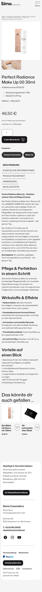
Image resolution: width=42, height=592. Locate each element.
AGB (18, 568)
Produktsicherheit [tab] (14, 175)
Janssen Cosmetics (14, 16)
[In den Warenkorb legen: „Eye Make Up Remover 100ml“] (17, 427)
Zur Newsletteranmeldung (16, 492)
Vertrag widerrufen (13, 563)
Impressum (27, 568)
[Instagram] (13, 537)
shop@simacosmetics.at (14, 530)
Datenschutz (8, 568)
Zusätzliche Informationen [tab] (18, 170)
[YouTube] (20, 537)
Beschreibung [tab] (11, 164)
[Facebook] (6, 537)
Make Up (25, 16)
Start (3, 16)
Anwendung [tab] (10, 181)
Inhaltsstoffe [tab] (11, 186)
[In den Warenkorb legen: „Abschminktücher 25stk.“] (37, 427)
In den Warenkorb (11, 139)
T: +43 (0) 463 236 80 (11, 527)
